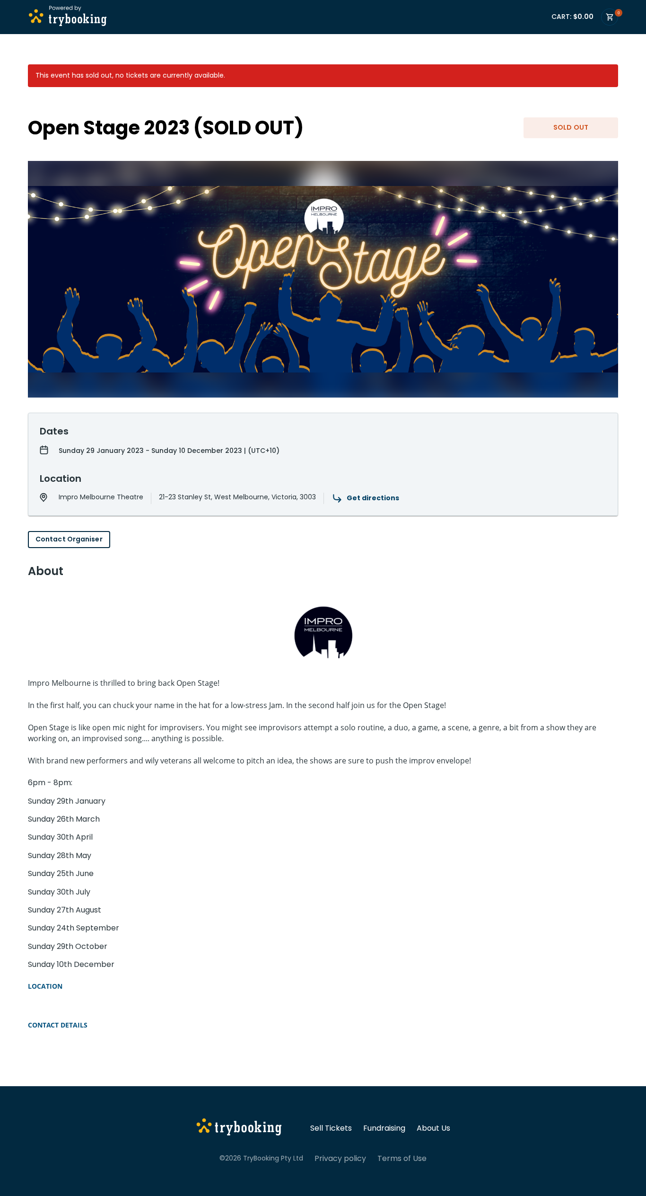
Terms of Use (402, 1158)
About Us (433, 1128)
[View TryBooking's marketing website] (239, 1128)
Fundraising (384, 1128)
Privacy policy (340, 1158)
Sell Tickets (331, 1128)
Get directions (373, 498)
